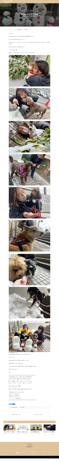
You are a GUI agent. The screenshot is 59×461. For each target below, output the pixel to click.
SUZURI (13, 395)
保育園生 (31, 16)
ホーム (20, 1)
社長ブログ (17, 453)
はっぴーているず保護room (13, 387)
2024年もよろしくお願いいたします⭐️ (22, 431)
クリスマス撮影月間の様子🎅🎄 (35, 431)
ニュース (24, 1)
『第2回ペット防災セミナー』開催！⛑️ (9, 431)
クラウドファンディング (12, 398)
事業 (31, 1)
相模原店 (34, 16)
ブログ (29, 16)
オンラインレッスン (47, 1)
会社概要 (53, 1)
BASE (18, 393)
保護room (35, 1)
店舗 (28, 1)
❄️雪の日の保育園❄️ (22, 407)
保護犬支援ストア (34, 452)
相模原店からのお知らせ (19, 452)
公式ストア (40, 1)
